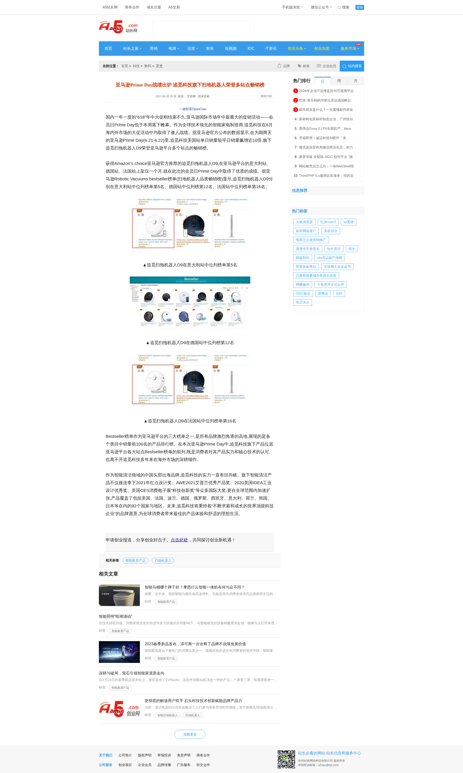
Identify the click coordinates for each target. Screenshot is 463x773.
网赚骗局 (302, 284)
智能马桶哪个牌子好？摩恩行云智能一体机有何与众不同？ (195, 587)
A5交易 (174, 7)
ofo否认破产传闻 (329, 258)
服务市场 (348, 48)
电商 (172, 48)
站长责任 (334, 249)
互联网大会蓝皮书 (337, 267)
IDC (251, 48)
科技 (136, 66)
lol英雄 (349, 222)
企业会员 (329, 66)
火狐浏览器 (304, 222)
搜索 (345, 7)
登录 (360, 7)
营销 (153, 48)
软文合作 (203, 765)
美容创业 (330, 231)
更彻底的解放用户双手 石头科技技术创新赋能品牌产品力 (193, 701)
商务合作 (132, 7)
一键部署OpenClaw (192, 109)
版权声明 (144, 755)
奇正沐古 (302, 302)
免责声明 (184, 755)
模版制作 (302, 258)
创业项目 (125, 765)
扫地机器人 (163, 560)
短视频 (231, 48)
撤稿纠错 (266, 96)
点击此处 (179, 540)
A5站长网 (110, 7)
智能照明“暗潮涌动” (115, 616)
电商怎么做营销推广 (311, 240)
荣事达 (323, 293)
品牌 (286, 66)
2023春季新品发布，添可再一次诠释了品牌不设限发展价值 (195, 644)
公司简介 (125, 755)
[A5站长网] (118, 26)
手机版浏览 (291, 7)
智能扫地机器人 (167, 715)
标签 (306, 66)
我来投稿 (204, 96)
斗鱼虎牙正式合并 (330, 284)
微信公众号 (320, 7)
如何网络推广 (306, 231)
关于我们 (105, 755)
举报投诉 (164, 755)
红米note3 (328, 222)
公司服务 (105, 765)
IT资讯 (271, 48)
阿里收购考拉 (306, 267)
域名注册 (154, 7)
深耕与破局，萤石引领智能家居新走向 (131, 673)
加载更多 (190, 734)
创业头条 (295, 48)
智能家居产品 (135, 560)
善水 (351, 249)
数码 (147, 66)
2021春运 (303, 293)
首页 (108, 48)
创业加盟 (322, 48)
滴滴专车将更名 (308, 249)
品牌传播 (164, 765)
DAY (339, 293)
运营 (191, 48)
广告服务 (184, 765)
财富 (210, 48)
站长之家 (131, 48)
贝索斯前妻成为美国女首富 (316, 275)
